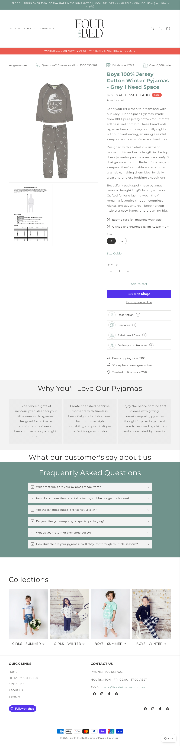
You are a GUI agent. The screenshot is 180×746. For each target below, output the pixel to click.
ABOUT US (16, 690)
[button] (14, 28)
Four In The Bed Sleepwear (83, 738)
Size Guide (114, 253)
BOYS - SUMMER (109, 644)
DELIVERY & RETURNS (23, 678)
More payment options (139, 302)
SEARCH (14, 696)
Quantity (112, 264)
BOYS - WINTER (149, 644)
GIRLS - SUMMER (26, 644)
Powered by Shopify (109, 738)
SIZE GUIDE (16, 684)
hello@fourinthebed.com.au (124, 687)
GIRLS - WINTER (67, 644)
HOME (13, 671)
